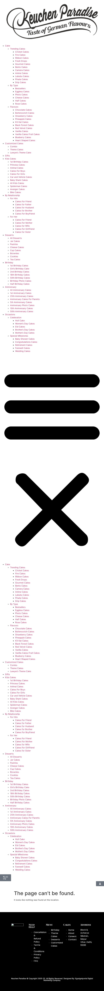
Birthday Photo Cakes (20, 281)
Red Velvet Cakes (23, 128)
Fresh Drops (21, 61)
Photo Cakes (21, 94)
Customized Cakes (14, 143)
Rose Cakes (21, 103)
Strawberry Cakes (23, 116)
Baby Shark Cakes (19, 180)
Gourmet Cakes (22, 64)
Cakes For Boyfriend (25, 213)
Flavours (14, 106)
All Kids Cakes (17, 183)
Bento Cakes (21, 67)
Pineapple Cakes (23, 119)
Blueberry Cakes (23, 137)
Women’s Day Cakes (25, 323)
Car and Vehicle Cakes (21, 177)
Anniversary (10, 287)
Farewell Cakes (22, 348)
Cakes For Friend (23, 201)
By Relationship (12, 195)
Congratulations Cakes (26, 342)
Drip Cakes (20, 82)
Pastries (14, 244)
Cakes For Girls (17, 174)
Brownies (14, 253)
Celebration (15, 317)
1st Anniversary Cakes (20, 293)
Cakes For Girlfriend (24, 229)
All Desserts (16, 238)
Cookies (14, 256)
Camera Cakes (22, 70)
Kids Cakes (10, 158)
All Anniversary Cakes (20, 290)
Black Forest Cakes (24, 125)
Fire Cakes (20, 55)
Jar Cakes (15, 241)
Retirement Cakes (23, 345)
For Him (14, 198)
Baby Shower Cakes (24, 339)
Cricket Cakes (22, 52)
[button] (52, 458)
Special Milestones (19, 336)
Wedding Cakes (22, 351)
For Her (13, 216)
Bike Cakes (15, 192)
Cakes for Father (23, 204)
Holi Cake (20, 320)
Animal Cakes (16, 168)
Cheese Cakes (22, 97)
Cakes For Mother (23, 223)
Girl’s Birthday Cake (19, 268)
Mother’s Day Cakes (24, 332)
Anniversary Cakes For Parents (25, 299)
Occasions (10, 314)
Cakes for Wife (22, 226)
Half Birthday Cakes (19, 284)
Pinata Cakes (21, 79)
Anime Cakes (21, 73)
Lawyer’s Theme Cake (20, 152)
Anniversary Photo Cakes (22, 305)
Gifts (7, 155)
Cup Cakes (15, 250)
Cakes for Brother (23, 210)
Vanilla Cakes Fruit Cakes (27, 134)
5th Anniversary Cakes (21, 302)
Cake (7, 45)
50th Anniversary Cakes (21, 311)
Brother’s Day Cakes (25, 329)
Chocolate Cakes (23, 110)
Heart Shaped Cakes (25, 140)
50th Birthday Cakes (20, 278)
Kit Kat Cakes (21, 122)
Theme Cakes (16, 149)
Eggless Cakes (22, 91)
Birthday (9, 262)
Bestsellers (20, 88)
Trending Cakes (17, 48)
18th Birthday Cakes (20, 274)
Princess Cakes (17, 165)
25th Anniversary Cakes (21, 296)
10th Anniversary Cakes (21, 308)
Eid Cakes (20, 326)
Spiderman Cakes (18, 186)
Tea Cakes (15, 259)
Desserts (9, 235)
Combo (13, 146)
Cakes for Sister (23, 232)
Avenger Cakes (17, 189)
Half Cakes (20, 100)
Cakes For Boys (17, 171)
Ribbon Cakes (22, 58)
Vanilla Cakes (21, 131)
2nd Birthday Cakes (19, 271)
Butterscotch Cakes (24, 113)
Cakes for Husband (24, 207)
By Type (14, 85)
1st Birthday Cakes (19, 161)
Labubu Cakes (22, 76)
